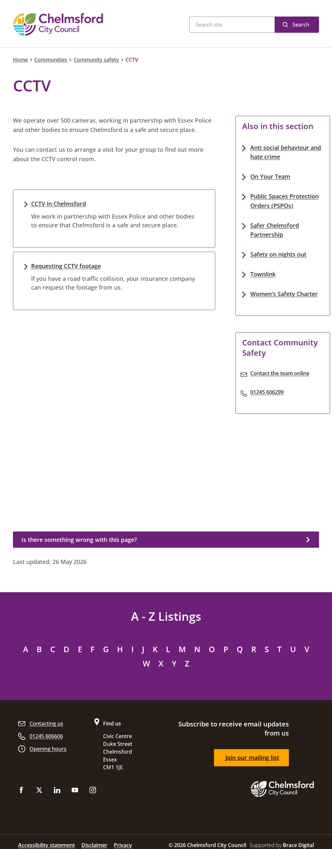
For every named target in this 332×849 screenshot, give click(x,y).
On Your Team (270, 176)
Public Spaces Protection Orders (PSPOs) (284, 200)
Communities (50, 59)
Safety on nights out (278, 254)
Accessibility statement (46, 845)
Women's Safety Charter (284, 294)
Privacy (123, 845)
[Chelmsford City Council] (75, 24)
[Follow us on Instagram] (92, 791)
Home (20, 59)
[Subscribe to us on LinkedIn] (57, 791)
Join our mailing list (252, 757)
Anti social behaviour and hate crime (285, 152)
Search (300, 24)
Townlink (263, 274)
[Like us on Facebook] (21, 791)
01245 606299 (267, 392)
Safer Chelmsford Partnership (274, 230)
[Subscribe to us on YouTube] (75, 791)
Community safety (96, 59)
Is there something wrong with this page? (79, 540)
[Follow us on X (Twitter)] (39, 791)
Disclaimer (94, 845)
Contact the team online (279, 373)
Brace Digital (298, 845)
